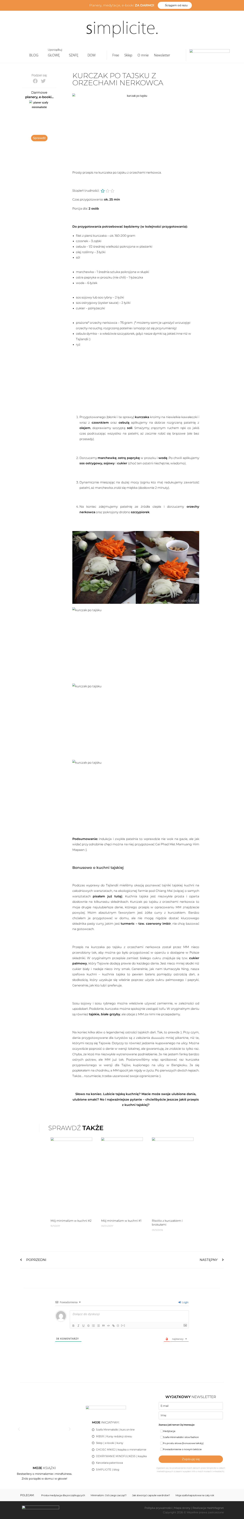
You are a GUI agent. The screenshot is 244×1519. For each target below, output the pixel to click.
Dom (91, 55)
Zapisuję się (191, 1459)
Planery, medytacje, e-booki (121, 5)
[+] (123, 1325)
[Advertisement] (135, 380)
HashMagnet (215, 1508)
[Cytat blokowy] (103, 1326)
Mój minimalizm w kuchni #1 (121, 1220)
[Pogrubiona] (73, 1326)
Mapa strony (182, 1508)
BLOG (33, 55)
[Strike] (88, 1326)
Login (184, 1302)
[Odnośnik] (113, 1326)
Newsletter (162, 55)
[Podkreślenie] (83, 1326)
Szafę (73, 55)
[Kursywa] (78, 1326)
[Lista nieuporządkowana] (98, 1326)
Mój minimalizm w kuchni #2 (71, 1220)
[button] (35, 81)
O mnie (143, 55)
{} (118, 1325)
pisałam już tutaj (107, 896)
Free (115, 55)
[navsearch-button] (181, 55)
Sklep (128, 55)
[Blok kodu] (108, 1326)
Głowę (54, 55)
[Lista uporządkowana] (93, 1326)
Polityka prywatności (158, 1508)
